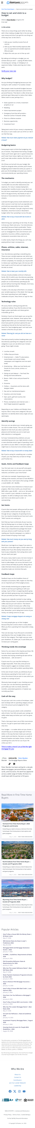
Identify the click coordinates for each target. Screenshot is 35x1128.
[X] (14, 1091)
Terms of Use (16, 1114)
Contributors (17, 1080)
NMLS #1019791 (9, 1111)
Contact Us (17, 1077)
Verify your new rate (8, 71)
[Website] (10, 764)
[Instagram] (19, 1091)
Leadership (17, 1086)
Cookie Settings (25, 1114)
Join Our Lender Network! (17, 1083)
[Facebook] (10, 1091)
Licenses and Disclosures (22, 1111)
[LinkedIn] (14, 764)
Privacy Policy (7, 1114)
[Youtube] (24, 1091)
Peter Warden (23, 758)
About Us (18, 1074)
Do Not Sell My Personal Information (17, 1118)
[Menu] (2, 2)
